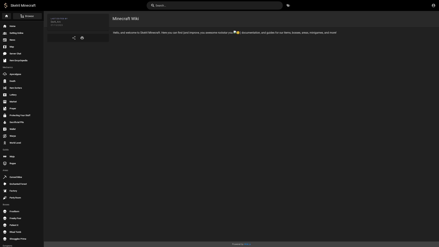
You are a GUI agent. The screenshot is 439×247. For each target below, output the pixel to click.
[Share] (74, 38)
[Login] (433, 5)
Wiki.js (247, 244)
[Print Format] (82, 38)
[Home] (6, 16)
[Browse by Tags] (288, 5)
